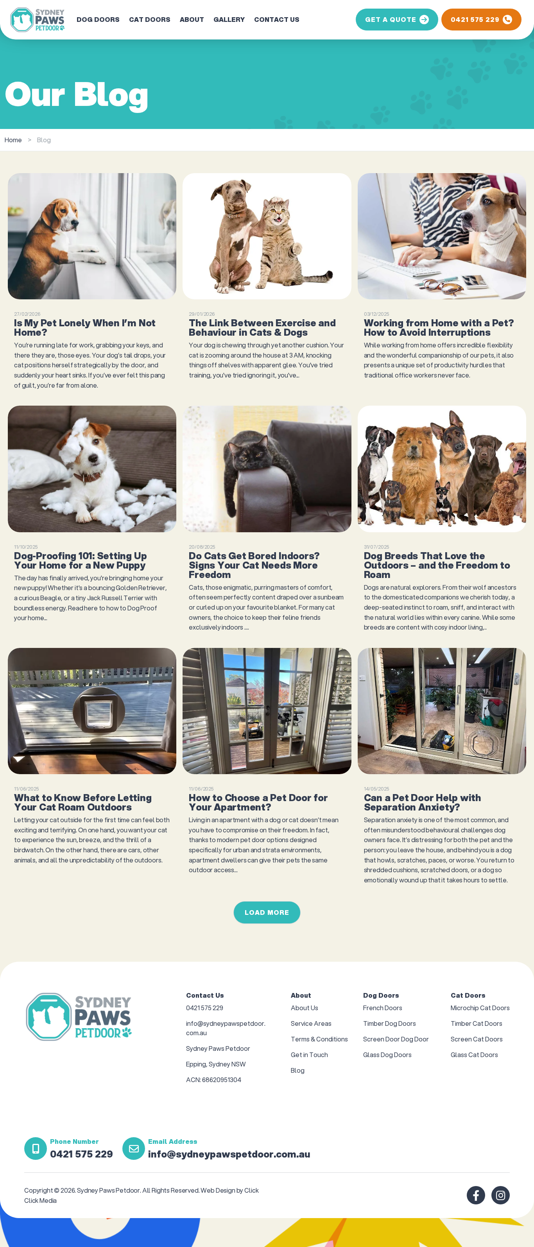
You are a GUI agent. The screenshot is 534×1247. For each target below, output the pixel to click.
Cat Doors (149, 19)
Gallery (229, 19)
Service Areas (311, 1023)
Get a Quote (390, 19)
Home (13, 139)
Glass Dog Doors (387, 1054)
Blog (298, 1070)
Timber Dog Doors (389, 1023)
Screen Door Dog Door (396, 1038)
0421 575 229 (475, 19)
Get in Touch (309, 1054)
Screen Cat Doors (477, 1038)
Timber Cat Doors (476, 1023)
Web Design (218, 1190)
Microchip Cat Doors (480, 1007)
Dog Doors (98, 19)
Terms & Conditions (319, 1038)
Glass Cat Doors (474, 1054)
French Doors (382, 1007)
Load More (267, 912)
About (192, 19)
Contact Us (276, 19)
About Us (304, 1007)
